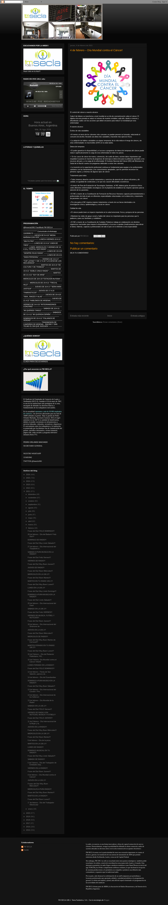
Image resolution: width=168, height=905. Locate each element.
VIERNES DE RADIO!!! (36, 561)
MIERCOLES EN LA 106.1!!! (38, 574)
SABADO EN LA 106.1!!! (37, 609)
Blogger (106, 900)
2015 (28, 830)
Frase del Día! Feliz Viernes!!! (39, 557)
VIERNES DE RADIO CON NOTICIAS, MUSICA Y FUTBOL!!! (42, 713)
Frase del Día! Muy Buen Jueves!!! (41, 564)
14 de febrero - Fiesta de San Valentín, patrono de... (39, 673)
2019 (28, 817)
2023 (28, 484)
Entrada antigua (138, 316)
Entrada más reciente (79, 316)
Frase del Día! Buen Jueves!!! (39, 621)
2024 (28, 481)
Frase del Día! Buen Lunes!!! (39, 799)
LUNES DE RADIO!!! (36, 747)
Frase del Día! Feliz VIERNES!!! (40, 612)
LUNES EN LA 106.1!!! (36, 588)
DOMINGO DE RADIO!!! (37, 540)
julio (30, 511)
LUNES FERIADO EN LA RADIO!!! (41, 665)
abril (30, 521)
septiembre (32, 504)
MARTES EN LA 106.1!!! (37, 744)
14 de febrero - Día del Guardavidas (42, 677)
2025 (28, 478)
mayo (30, 518)
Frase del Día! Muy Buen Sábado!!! (41, 686)
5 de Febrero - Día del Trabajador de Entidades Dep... (42, 764)
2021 (28, 491)
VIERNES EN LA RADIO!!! (38, 768)
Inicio (109, 316)
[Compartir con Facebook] (101, 236)
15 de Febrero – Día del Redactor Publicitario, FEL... (41, 655)
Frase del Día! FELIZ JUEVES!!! (40, 718)
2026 (28, 474)
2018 (28, 820)
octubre (31, 501)
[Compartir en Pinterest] (104, 236)
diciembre (32, 494)
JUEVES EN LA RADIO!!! (37, 727)
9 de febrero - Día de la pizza (39, 740)
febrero (31, 528)
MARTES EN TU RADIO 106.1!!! (40, 581)
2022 (28, 488)
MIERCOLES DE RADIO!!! (38, 636)
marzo (31, 525)
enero (30, 809)
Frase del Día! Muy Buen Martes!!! (41, 792)
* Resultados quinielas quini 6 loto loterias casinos (42, 181)
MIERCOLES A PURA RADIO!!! (40, 789)
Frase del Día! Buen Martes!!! (39, 578)
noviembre (32, 498)
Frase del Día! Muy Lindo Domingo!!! (42, 591)
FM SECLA (28, 847)
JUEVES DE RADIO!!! (36, 568)
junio (30, 515)
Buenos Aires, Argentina (43, 124)
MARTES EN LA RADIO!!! (37, 796)
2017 (28, 823)
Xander (26, 850)
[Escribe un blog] (97, 236)
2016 (28, 827)
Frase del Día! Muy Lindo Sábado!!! (41, 543)
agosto (31, 508)
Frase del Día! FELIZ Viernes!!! (40, 709)
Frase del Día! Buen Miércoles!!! (40, 571)
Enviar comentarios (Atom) (112, 322)
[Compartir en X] (99, 236)
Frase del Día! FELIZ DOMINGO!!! (41, 531)
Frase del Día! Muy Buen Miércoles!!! (42, 730)
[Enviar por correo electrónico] (94, 236)
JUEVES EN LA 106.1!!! (37, 630)
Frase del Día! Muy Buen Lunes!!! (41, 584)
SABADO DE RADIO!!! (36, 759)
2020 (28, 813)
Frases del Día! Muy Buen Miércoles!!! (38, 785)
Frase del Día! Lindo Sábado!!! (40, 600)
